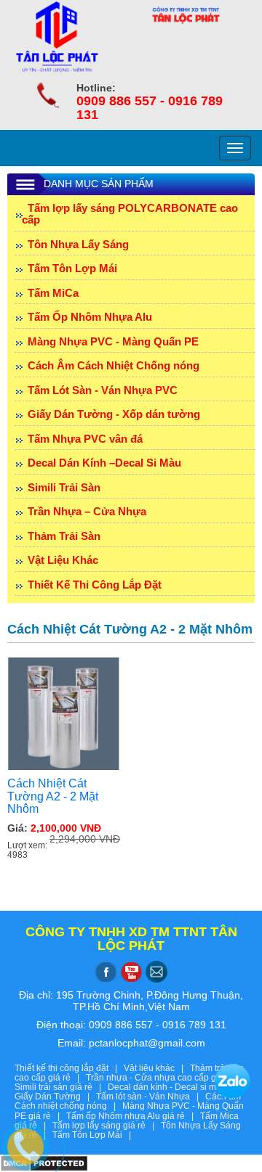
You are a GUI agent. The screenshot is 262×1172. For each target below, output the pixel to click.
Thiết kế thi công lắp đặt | (69, 1068)
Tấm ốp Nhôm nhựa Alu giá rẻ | (133, 1116)
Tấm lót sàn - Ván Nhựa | (150, 1096)
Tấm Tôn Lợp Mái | (93, 1135)
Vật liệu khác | (157, 1068)
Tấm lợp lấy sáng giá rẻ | (106, 1125)
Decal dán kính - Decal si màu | (173, 1087)
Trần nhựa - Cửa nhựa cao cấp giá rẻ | (166, 1078)
